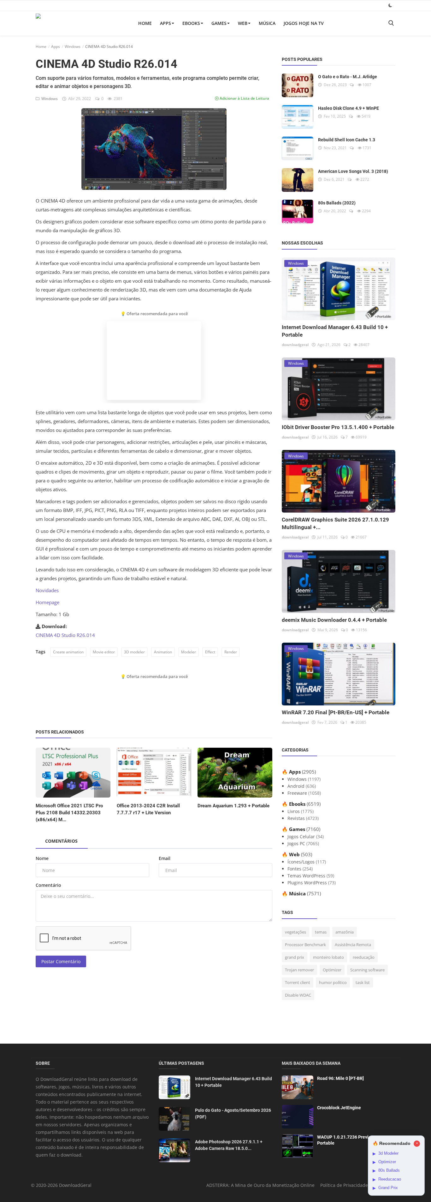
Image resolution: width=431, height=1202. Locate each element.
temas (321, 932)
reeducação (364, 957)
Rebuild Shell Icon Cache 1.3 (346, 139)
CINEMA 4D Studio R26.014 (65, 635)
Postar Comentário (60, 961)
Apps (165, 23)
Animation (163, 652)
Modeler (188, 652)
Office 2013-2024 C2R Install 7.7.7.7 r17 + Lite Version (148, 809)
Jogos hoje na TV (304, 23)
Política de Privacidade (344, 1185)
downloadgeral (295, 344)
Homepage (47, 602)
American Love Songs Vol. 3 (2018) (353, 171)
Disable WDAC (298, 995)
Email (164, 858)
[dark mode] (390, 5)
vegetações (295, 932)
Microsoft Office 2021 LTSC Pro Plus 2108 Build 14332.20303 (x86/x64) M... (69, 812)
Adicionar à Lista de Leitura (244, 98)
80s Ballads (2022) (337, 202)
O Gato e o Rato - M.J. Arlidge (347, 76)
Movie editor (104, 652)
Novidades (47, 590)
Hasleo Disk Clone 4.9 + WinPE (348, 108)
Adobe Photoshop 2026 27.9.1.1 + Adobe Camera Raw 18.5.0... (229, 1145)
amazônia (344, 932)
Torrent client (297, 982)
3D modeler (134, 652)
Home (145, 23)
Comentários (61, 841)
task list (363, 982)
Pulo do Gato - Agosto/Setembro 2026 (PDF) (233, 1113)
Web (242, 23)
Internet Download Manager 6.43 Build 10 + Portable (233, 1082)
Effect (210, 652)
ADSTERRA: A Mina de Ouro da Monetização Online (260, 1185)
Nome (42, 858)
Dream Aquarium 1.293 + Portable (233, 806)
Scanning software (367, 970)
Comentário (48, 885)
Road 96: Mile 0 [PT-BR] (340, 1078)
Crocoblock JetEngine (339, 1107)
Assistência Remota (353, 944)
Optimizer (332, 970)
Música (267, 23)
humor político (333, 982)
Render (230, 652)
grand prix (294, 957)
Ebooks (191, 23)
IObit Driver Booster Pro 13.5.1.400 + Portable (338, 427)
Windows (72, 46)
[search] (391, 23)
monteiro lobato (328, 957)
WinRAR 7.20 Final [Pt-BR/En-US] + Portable (335, 712)
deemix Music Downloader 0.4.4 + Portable (334, 620)
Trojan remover (299, 970)
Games (219, 23)
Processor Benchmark (305, 944)
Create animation (68, 652)
